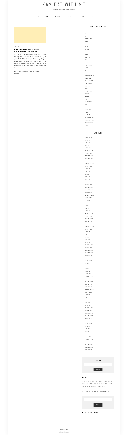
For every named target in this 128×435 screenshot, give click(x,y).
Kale (67, 429)
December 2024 (89, 187)
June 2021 (87, 297)
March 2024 (88, 211)
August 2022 (88, 260)
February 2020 (89, 339)
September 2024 (89, 195)
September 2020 (89, 321)
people (87, 94)
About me (84, 16)
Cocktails (87, 44)
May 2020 (87, 331)
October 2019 (88, 349)
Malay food (88, 86)
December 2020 (89, 313)
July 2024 (87, 200)
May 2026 (87, 145)
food (86, 62)
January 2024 (88, 216)
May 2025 (87, 174)
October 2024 (88, 192)
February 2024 (89, 213)
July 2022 (87, 263)
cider (86, 41)
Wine (86, 128)
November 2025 (89, 158)
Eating (37, 16)
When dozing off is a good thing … (92, 389)
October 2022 (88, 255)
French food (88, 65)
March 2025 (88, 179)
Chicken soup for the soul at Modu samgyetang (96, 391)
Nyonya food (88, 91)
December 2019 (89, 344)
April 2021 (87, 302)
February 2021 (89, 308)
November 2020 (89, 315)
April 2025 (87, 176)
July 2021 (87, 294)
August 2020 (88, 323)
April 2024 (87, 208)
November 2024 (89, 190)
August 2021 (88, 292)
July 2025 (87, 169)
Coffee (87, 46)
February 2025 (89, 182)
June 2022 (87, 266)
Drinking (47, 16)
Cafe (86, 36)
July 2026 (87, 140)
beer (86, 33)
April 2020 (87, 334)
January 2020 (88, 342)
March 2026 (88, 148)
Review (30, 71)
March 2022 (88, 273)
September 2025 (89, 163)
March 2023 (88, 242)
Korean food (88, 83)
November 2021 (89, 284)
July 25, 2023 (17, 46)
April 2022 (87, 271)
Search (98, 369)
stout (86, 104)
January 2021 (88, 310)
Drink (86, 54)
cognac (87, 49)
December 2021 (89, 281)
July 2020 (87, 326)
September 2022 (89, 258)
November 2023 (89, 221)
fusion (86, 67)
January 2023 (88, 247)
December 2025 (89, 155)
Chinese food (22, 71)
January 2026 (88, 153)
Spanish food (88, 101)
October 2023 (88, 224)
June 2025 (87, 171)
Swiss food (88, 109)
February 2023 (89, 245)
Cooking (58, 16)
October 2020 (88, 318)
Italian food (88, 78)
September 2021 (89, 289)
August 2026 (88, 137)
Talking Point (71, 16)
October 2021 (88, 287)
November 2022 (89, 252)
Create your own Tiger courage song (93, 386)
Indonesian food (89, 75)
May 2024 (87, 205)
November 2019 (89, 347)
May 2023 (87, 237)
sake (86, 99)
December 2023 (89, 218)
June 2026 (87, 142)
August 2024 (88, 197)
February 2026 (89, 150)
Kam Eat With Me (64, 4)
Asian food (16, 71)
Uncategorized (89, 117)
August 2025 (88, 166)
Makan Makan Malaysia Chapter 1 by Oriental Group (97, 381)
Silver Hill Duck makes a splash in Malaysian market (97, 383)
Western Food (89, 122)
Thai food (87, 115)
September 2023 (89, 226)
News (86, 88)
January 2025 (88, 184)
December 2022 (89, 250)
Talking (87, 112)
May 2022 (87, 268)
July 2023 (87, 232)
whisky (87, 125)
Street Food (88, 107)
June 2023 (87, 234)
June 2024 (87, 203)
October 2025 (88, 161)
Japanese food (89, 80)
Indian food (88, 73)
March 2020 (88, 336)
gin (85, 70)
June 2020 (87, 328)
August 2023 (88, 229)
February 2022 (89, 276)
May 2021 (87, 300)
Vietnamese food (89, 120)
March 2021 (88, 305)
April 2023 (87, 239)
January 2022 (88, 279)
